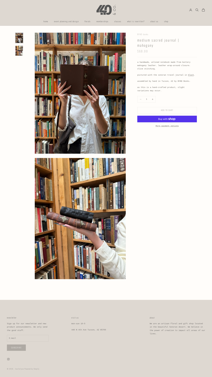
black (191, 75)
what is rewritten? (136, 21)
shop (166, 21)
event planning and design (66, 21)
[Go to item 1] (19, 38)
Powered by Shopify (32, 369)
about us (154, 21)
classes (117, 21)
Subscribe (16, 347)
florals (88, 21)
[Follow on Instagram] (8, 359)
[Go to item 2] (19, 50)
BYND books (143, 34)
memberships (102, 21)
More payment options (167, 126)
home (46, 21)
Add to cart (167, 110)
